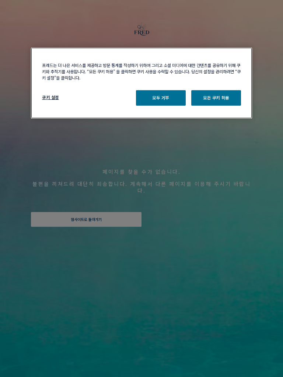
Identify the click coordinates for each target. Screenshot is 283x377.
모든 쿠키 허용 (216, 98)
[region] (141, 82)
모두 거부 (160, 98)
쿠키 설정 (50, 97)
